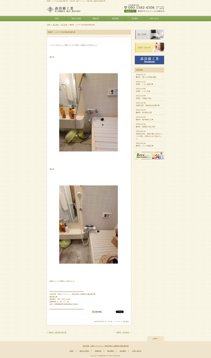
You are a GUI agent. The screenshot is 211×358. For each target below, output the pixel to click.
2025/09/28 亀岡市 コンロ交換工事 (144, 144)
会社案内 (135, 18)
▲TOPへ (155, 339)
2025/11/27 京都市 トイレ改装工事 (144, 83)
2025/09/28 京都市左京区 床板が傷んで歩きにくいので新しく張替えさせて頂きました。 (149, 135)
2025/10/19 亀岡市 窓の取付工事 (144, 111)
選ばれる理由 (76, 18)
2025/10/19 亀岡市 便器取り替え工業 (145, 125)
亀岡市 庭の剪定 (122, 332)
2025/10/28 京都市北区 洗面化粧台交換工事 (148, 104)
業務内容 (96, 18)
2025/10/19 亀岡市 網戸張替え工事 (144, 118)
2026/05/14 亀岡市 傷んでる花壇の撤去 (146, 76)
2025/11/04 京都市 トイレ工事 (143, 90)
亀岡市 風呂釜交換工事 (57, 332)
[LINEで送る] (97, 312)
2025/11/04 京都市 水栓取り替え (144, 97)
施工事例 (115, 18)
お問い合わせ (154, 18)
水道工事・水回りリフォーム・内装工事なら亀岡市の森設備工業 (106, 346)
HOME (57, 18)
